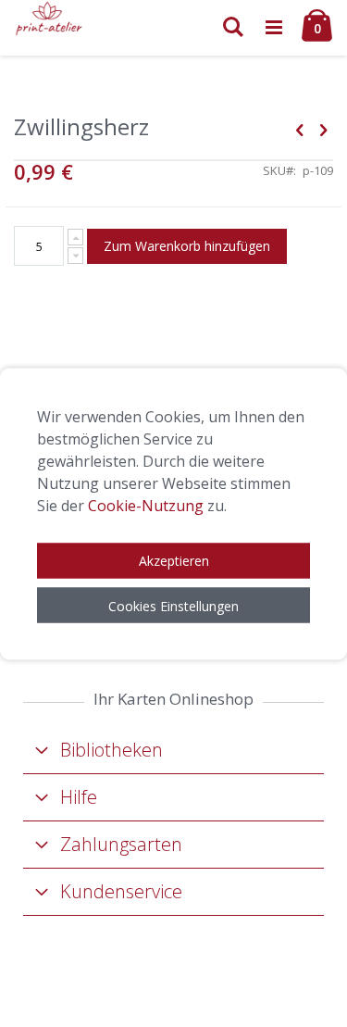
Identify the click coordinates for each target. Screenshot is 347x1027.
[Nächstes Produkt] (323, 129)
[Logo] (49, 18)
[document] (173, 513)
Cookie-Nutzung (146, 505)
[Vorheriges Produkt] (300, 129)
